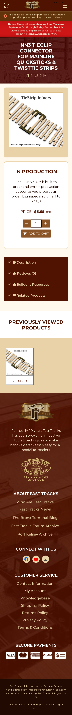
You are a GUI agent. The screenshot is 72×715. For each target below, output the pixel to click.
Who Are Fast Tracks (35, 502)
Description (26, 262)
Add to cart (39, 233)
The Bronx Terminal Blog (35, 518)
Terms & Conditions (35, 627)
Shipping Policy (35, 605)
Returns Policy (35, 613)
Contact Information (35, 583)
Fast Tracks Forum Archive (35, 526)
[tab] (36, 262)
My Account (35, 591)
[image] (36, 120)
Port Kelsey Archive (35, 534)
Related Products (30, 295)
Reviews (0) (26, 273)
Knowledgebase (35, 598)
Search (57, 2)
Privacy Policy (35, 620)
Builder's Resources (32, 284)
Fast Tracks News (35, 509)
